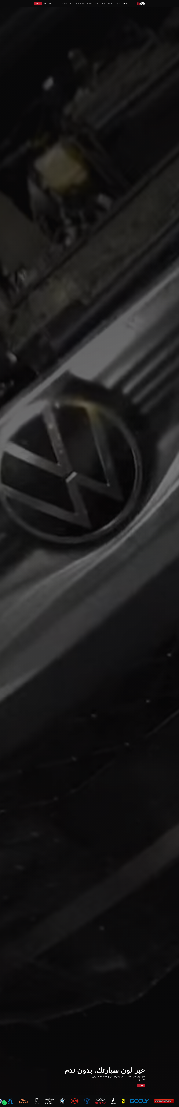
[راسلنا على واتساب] (4, 1102)
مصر (45, 3)
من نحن (118, 3)
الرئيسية (125, 3)
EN (50, 3)
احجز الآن (38, 3)
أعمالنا (103, 3)
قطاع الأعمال (80, 3)
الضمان (90, 3)
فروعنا (71, 3)
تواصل (65, 3)
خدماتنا (110, 3)
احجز (96, 3)
